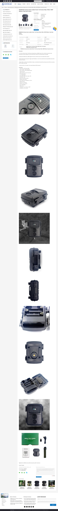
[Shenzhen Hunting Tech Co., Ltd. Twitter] (6, 1)
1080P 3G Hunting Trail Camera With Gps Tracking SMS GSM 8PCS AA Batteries (30, 504)
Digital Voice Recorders (6, 37)
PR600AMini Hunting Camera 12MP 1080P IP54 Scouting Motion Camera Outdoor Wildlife (44, 488)
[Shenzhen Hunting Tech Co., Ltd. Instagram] (11, 1)
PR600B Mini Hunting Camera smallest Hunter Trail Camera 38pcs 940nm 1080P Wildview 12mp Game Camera (25, 28)
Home (3, 7)
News (2, 503)
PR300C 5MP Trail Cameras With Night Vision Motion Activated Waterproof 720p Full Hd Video (16, 501)
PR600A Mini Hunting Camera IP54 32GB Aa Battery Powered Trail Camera (51, 488)
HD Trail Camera (5, 28)
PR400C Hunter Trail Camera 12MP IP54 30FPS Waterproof (16, 499)
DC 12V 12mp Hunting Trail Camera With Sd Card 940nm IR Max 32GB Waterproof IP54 (30, 499)
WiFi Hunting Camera (6, 21)
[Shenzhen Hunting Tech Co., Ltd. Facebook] (4, 1)
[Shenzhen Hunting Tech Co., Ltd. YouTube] (9, 1)
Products (5, 7)
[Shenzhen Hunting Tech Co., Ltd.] (7, 4)
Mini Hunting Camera (11, 7)
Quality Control (4, 501)
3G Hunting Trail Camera (7, 13)
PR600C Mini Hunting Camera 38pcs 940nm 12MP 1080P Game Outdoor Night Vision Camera (22, 488)
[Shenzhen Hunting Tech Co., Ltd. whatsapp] (6, 55)
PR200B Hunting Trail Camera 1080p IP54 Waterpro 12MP (16, 504)
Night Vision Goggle (6, 32)
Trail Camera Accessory (6, 34)
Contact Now (36, 29)
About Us (3, 498)
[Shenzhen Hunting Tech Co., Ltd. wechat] (9, 55)
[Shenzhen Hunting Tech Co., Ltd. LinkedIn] (7, 1)
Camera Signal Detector (7, 39)
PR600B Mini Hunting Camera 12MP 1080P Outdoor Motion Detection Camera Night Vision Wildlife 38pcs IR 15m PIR (36, 488)
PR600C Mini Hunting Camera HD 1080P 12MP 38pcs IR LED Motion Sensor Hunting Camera (29, 488)
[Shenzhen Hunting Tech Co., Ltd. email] (4, 55)
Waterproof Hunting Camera (7, 26)
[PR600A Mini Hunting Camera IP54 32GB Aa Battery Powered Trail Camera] (51, 483)
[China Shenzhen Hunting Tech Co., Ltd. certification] (5, 46)
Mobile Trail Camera (6, 17)
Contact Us (3, 502)
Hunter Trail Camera (6, 11)
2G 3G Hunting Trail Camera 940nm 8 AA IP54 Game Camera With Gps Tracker (30, 501)
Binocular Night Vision (6, 19)
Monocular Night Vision (6, 30)
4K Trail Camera (5, 15)
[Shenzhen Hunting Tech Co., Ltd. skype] (11, 55)
